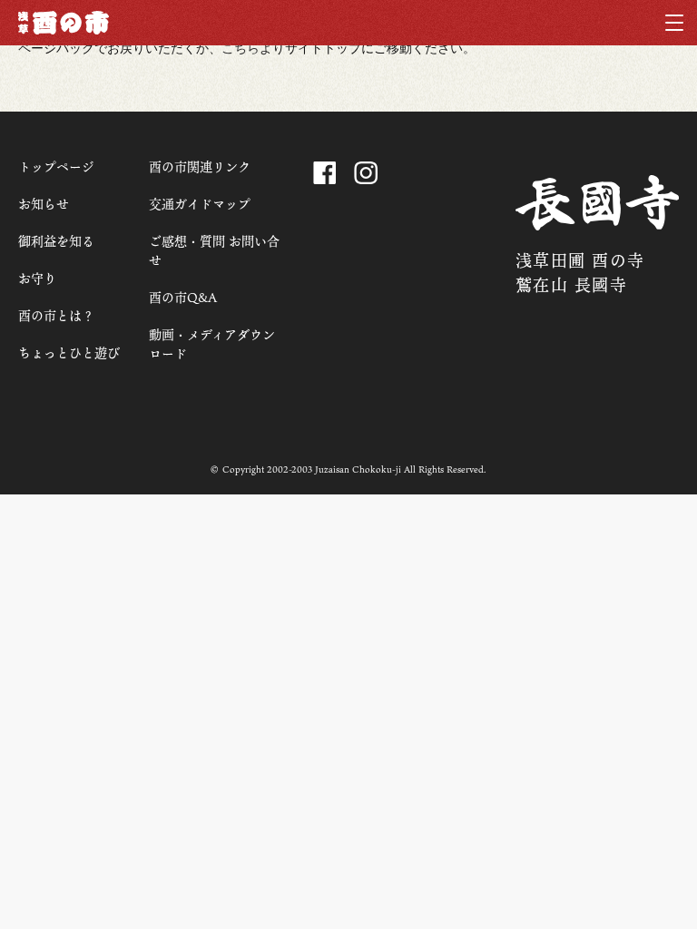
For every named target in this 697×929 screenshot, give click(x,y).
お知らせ (43, 203)
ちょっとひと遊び (69, 352)
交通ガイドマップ (199, 203)
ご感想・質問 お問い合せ (214, 250)
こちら (240, 47)
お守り (37, 278)
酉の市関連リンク (199, 166)
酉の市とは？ (56, 315)
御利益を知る (56, 240)
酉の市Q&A (183, 297)
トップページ (56, 166)
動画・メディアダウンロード (212, 344)
